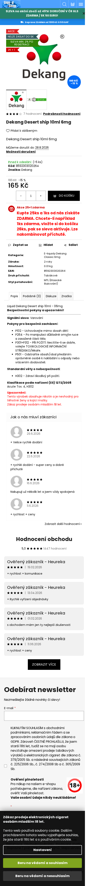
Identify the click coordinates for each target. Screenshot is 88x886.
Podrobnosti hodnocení (61, 114)
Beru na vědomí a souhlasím (43, 863)
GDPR (15, 741)
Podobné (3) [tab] (32, 296)
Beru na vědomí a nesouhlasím (42, 876)
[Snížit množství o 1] (21, 196)
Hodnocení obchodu (44, 539)
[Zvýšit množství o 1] (41, 196)
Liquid (11, 306)
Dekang (26, 170)
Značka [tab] (66, 296)
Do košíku (66, 196)
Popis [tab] (14, 296)
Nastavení (42, 850)
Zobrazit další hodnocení (62, 524)
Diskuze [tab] (51, 296)
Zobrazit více (44, 664)
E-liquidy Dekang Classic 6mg (55, 255)
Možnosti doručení (21, 152)
